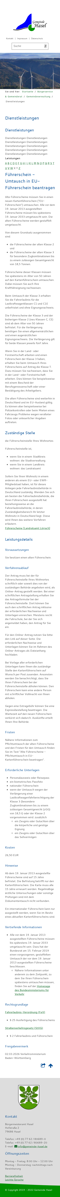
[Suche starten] (45, 46)
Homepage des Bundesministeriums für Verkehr (32, 990)
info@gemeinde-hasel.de (32, 1146)
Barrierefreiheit (14, 1176)
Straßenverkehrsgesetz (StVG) (24, 1028)
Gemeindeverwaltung (38, 96)
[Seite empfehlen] (43, 1066)
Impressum (22, 38)
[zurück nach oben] (51, 1066)
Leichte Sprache (14, 1179)
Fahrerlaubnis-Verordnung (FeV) (25, 1012)
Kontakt (9, 38)
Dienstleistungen (15, 101)
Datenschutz (37, 38)
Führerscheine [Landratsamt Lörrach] (27, 528)
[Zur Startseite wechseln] (30, 23)
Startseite (27, 91)
